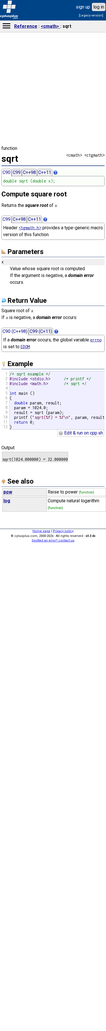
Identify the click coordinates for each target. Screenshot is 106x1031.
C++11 (44, 172)
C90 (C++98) (15, 331)
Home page (41, 531)
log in (98, 7)
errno (95, 339)
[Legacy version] (91, 15)
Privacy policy (63, 531)
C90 (6, 172)
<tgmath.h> (30, 227)
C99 (17, 172)
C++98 (29, 172)
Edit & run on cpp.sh (83, 433)
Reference (25, 26)
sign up (83, 7)
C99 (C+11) (41, 331)
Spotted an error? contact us (53, 540)
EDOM (25, 346)
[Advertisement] (53, 941)
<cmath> (50, 26)
